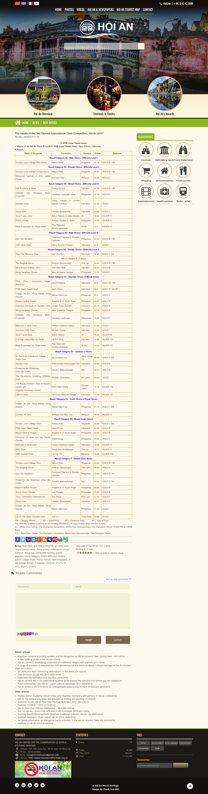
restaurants (143, 748)
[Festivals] (146, 152)
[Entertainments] (146, 193)
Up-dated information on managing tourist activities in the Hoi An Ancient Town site (60, 720)
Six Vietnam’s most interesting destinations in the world (46, 671)
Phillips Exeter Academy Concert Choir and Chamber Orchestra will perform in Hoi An (61, 695)
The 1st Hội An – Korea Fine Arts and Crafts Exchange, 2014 (48, 711)
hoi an (143, 743)
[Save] (65, 539)
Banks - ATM (183, 201)
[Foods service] (183, 172)
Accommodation (164, 180)
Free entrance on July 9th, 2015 (33, 674)
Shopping (146, 180)
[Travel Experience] (183, 152)
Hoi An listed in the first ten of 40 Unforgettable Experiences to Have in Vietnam (58, 686)
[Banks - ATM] (183, 193)
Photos (69, 9)
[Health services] (164, 193)
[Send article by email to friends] (55, 539)
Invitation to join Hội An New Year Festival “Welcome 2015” (47, 702)
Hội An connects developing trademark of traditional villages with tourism (55, 662)
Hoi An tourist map (128, 9)
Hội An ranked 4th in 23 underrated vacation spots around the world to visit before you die (64, 680)
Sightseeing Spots (164, 159)
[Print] (60, 539)
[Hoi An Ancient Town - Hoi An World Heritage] (104, 28)
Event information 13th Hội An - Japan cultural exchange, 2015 (49, 683)
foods (157, 748)
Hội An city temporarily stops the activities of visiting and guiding (51, 698)
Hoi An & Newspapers (101, 9)
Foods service (183, 180)
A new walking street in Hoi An (33, 659)
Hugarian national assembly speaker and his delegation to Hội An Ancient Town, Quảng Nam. (65, 656)
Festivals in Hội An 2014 (30, 723)
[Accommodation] (165, 172)
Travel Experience (183, 159)
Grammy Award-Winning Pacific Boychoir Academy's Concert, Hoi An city (54, 714)
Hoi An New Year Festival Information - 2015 (40, 708)
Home (58, 9)
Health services (165, 201)
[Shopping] (146, 172)
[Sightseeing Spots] (164, 152)
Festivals (146, 159)
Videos (81, 9)
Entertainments (146, 201)
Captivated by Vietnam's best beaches (37, 677)
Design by (105, 789)
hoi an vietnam (171, 743)
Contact (148, 9)
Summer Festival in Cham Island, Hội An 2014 (41, 717)
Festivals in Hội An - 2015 (30, 705)
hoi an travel (157, 743)
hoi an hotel (185, 743)
